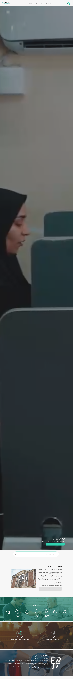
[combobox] (36, 554)
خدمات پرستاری (55, 616)
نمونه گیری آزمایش (36, 616)
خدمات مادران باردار (17, 616)
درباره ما (36, 3)
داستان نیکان (31, 3)
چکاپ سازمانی (20, 637)
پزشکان (60, 3)
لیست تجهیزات (44, 670)
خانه (64, 3)
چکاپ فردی (52, 637)
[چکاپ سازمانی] (20, 633)
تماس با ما (41, 3)
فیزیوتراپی (27, 616)
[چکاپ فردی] (53, 633)
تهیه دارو (8, 616)
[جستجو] (15, 554)
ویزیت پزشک (64, 616)
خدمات (56, 3)
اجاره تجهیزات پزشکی (48, 3)
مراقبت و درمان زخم (46, 616)
